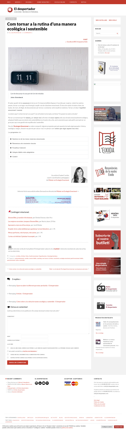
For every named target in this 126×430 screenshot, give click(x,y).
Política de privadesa (30, 351)
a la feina (11, 19)
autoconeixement (19, 258)
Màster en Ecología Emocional (59, 180)
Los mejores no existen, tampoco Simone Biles (23, 221)
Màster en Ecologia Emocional (67, 191)
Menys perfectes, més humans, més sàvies (22, 233)
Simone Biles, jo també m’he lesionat (20, 218)
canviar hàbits (32, 258)
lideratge (8, 421)
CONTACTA (73, 2)
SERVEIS (17, 2)
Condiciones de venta (99, 406)
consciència (56, 258)
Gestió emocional (33, 256)
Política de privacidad (99, 404)
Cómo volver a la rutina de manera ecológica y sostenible (25, 269)
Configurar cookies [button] (107, 426)
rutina (17, 260)
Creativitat (99, 417)
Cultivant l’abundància (23, 382)
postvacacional (11, 260)
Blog (61, 417)
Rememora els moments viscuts (24, 143)
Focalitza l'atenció (19, 148)
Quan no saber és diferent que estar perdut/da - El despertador (37, 286)
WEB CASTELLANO (101, 20)
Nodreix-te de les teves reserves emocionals (28, 139)
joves (92, 420)
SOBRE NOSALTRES (43, 2)
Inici (9, 2)
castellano (21, 417)
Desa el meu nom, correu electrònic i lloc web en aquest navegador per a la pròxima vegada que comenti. (45, 348)
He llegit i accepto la (23, 351)
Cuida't (15, 156)
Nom (9, 336)
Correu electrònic (13, 340)
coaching (39, 258)
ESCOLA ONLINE (60, 2)
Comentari (11, 316)
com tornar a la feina (47, 258)
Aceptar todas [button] (119, 426)
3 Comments (27, 32)
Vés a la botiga (99, 333)
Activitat (54, 417)
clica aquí (107, 53)
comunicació (112, 420)
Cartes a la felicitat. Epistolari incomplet (21, 236)
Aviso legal (97, 400)
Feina (27, 256)
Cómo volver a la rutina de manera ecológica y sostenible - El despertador (40, 302)
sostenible (22, 260)
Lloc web (10, 344)
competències (101, 420)
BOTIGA (83, 2)
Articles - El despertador (24, 294)
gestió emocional (75, 258)
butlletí (56, 249)
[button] (48, 139)
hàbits (81, 258)
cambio (27, 258)
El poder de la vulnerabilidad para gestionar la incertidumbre (28, 229)
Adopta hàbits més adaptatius (23, 152)
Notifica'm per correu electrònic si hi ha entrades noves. (29, 357)
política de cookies (67, 427)
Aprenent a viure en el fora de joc (19, 225)
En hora (29, 2)
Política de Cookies (99, 402)
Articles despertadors (23, 388)
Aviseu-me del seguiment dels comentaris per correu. (28, 354)
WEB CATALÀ (113, 20)
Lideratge (89, 417)
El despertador (24, 9)
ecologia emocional (65, 258)
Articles (23, 256)
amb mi (81, 417)
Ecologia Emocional (21, 126)
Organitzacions (43, 256)
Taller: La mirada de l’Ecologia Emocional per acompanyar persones (68, 269)
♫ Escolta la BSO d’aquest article (76, 42)
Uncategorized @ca (52, 256)
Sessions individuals (17, 392)
